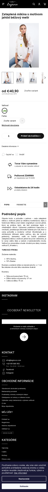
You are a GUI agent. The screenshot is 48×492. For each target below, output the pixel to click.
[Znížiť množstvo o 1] (4, 136)
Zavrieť (30, 153)
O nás (4, 403)
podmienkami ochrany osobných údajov (24, 329)
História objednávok (9, 425)
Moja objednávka (8, 406)
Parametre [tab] (21, 205)
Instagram (10, 373)
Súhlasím (24, 486)
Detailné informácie (9, 146)
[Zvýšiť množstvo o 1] (13, 136)
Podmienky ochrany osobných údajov (15, 394)
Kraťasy (4, 455)
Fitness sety (6, 459)
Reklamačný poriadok (9, 391)
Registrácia (6, 422)
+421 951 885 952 (13, 364)
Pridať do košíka (30, 135)
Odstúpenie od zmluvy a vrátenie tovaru (16, 397)
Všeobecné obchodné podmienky (14, 388)
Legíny (4, 452)
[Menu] (3, 4)
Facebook (10, 369)
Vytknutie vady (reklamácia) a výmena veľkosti (18, 400)
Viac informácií (20, 473)
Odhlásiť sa (6, 429)
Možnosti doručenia (10, 125)
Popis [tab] (6, 205)
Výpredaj (5, 448)
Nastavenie (24, 479)
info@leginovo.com (13, 360)
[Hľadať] (33, 4)
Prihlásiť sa (25, 336)
